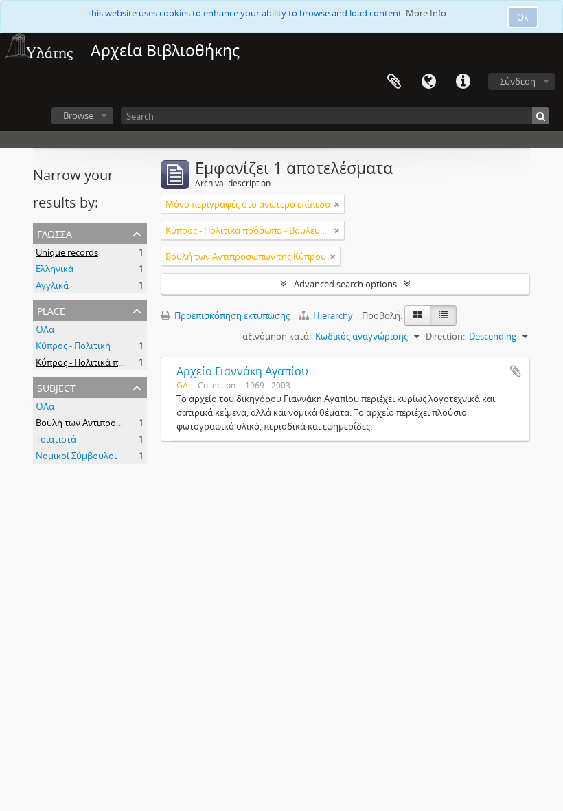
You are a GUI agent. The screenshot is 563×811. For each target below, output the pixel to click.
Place (51, 309)
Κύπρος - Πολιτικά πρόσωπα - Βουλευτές (119, 362)
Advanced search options (345, 284)
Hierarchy (333, 315)
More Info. (427, 13)
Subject (56, 386)
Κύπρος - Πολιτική (73, 346)
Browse (78, 115)
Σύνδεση (518, 81)
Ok (523, 17)
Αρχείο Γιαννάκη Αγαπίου (242, 371)
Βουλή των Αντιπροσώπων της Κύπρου (116, 422)
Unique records (67, 252)
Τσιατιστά (56, 439)
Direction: (445, 336)
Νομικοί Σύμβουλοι (76, 455)
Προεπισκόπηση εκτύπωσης (231, 315)
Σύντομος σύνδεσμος (463, 82)
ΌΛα (45, 329)
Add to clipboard (515, 371)
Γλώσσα (428, 82)
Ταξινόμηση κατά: (274, 336)
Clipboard (394, 82)
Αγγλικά (52, 285)
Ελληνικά (54, 269)
